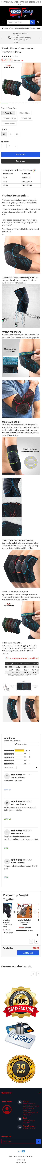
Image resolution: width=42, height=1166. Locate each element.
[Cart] (38, 22)
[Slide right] (40, 37)
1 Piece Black (24, 113)
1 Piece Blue (8, 113)
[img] (16, 774)
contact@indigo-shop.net (29, 1121)
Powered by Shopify (27, 1156)
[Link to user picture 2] (7, 789)
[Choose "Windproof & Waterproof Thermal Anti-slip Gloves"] (10, 905)
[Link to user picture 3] (10, 789)
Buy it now (20, 161)
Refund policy (21, 1159)
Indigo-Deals (17, 1156)
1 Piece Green (9, 123)
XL (17, 134)
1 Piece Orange (9, 118)
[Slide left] (1, 37)
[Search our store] (32, 22)
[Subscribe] (38, 1141)
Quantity (5, 141)
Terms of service (21, 1162)
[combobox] (21, 22)
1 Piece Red (26, 118)
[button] (3, 22)
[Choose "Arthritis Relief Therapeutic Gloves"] (30, 905)
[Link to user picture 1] (5, 789)
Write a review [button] (21, 744)
